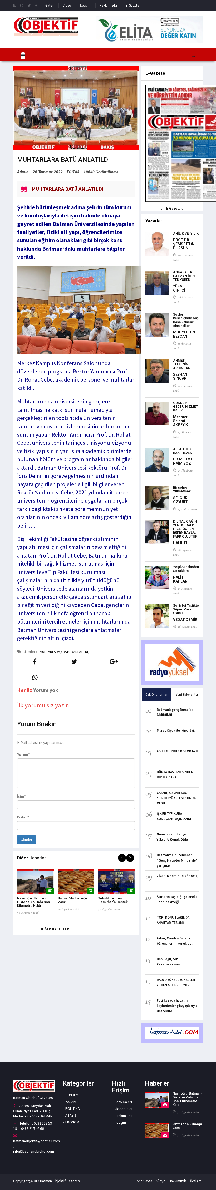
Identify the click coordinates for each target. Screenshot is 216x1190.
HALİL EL (180, 543)
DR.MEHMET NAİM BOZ (184, 461)
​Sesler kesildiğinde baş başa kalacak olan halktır (186, 320)
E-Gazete (132, 5)
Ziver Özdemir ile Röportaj (177, 876)
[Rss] (14, 5)
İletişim (85, 5)
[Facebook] (36, 5)
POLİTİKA (72, 1108)
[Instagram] (21, 5)
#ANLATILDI (79, 651)
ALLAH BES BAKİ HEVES (182, 451)
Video (67, 5)
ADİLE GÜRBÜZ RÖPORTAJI (177, 751)
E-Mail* (23, 817)
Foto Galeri (123, 1102)
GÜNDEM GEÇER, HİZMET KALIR (185, 406)
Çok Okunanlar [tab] (156, 694)
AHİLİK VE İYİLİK (186, 233)
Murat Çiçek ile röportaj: (176, 730)
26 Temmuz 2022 (48, 172)
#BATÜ (66, 651)
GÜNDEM (71, 1094)
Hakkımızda (108, 5)
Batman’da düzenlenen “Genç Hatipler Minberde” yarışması (177, 860)
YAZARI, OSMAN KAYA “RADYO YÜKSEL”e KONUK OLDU (176, 798)
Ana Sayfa (144, 1180)
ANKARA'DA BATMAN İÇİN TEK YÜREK (184, 276)
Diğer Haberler (55, 929)
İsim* (21, 796)
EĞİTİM (73, 172)
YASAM (70, 1101)
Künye (160, 1180)
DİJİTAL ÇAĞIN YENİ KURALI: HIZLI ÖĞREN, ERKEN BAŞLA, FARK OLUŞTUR (185, 528)
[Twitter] (29, 5)
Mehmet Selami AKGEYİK (180, 421)
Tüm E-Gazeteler (172, 208)
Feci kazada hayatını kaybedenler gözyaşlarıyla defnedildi (177, 1005)
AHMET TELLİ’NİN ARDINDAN (181, 364)
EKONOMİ (72, 1122)
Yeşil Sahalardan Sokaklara (186, 569)
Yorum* (23, 754)
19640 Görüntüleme (101, 172)
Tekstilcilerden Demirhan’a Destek (113, 900)
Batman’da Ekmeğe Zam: (187, 1126)
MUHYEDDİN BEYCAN (184, 334)
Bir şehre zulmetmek (182, 489)
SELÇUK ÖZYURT (180, 500)
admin (23, 172)
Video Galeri (124, 1108)
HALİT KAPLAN (180, 579)
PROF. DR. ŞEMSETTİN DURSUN (183, 244)
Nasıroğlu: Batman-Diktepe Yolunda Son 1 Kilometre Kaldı (34, 902)
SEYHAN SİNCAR (180, 376)
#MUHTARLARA (49, 651)
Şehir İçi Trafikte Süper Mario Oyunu (186, 609)
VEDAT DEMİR (185, 619)
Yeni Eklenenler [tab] (187, 694)
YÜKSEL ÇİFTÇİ (179, 288)
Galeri (49, 5)
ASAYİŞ (70, 1115)
